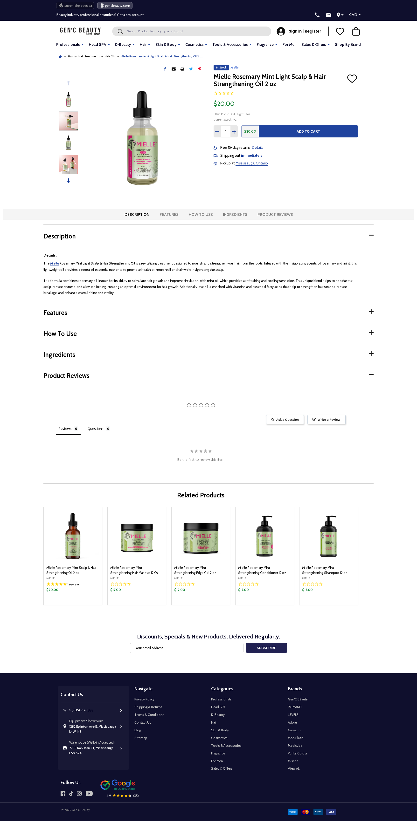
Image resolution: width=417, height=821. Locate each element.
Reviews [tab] (64, 428)
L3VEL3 (293, 714)
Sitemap (140, 738)
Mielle (54, 263)
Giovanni (294, 730)
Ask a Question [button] (287, 419)
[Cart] (356, 31)
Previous (68, 83)
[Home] (61, 56)
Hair (143, 44)
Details (257, 147)
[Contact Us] (328, 15)
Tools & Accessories (230, 44)
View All (293, 768)
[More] (82, 44)
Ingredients (235, 214)
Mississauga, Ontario (252, 163)
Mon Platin (296, 738)
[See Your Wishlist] (340, 31)
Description (137, 214)
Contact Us (142, 722)
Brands (295, 689)
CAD (353, 14)
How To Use (201, 214)
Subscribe (266, 648)
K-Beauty (123, 44)
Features (169, 214)
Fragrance (265, 44)
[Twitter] (191, 69)
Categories (222, 689)
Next (68, 180)
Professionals (68, 44)
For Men (290, 44)
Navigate (143, 689)
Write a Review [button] (329, 419)
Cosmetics (194, 44)
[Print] (182, 69)
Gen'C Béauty (298, 699)
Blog (137, 730)
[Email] (173, 69)
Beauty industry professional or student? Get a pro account (100, 15)
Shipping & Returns (148, 707)
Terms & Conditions (149, 714)
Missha (293, 761)
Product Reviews (275, 214)
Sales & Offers (313, 44)
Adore (292, 722)
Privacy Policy (144, 699)
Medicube (295, 745)
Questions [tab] (96, 428)
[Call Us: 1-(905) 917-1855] (317, 15)
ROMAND (295, 707)
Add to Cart (308, 131)
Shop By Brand (348, 44)
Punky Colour (297, 753)
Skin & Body (165, 44)
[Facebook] (165, 69)
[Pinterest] (199, 69)
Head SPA (97, 44)
